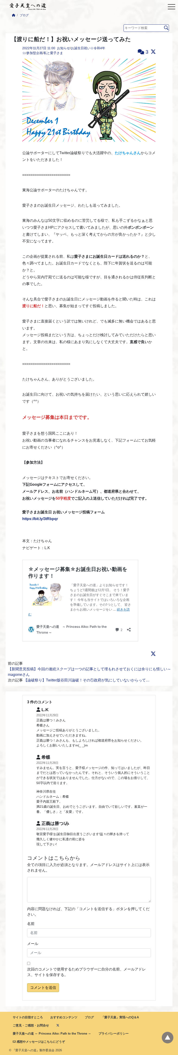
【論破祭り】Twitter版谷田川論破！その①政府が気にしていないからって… (86, 680)
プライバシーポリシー (114, 1033)
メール (32, 944)
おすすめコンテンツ (63, 1017)
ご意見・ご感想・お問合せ (31, 1025)
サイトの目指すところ (28, 1017)
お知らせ (63, 48)
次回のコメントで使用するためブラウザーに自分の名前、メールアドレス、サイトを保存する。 (86, 972)
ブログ (24, 15)
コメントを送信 (43, 988)
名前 (31, 924)
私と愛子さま (53, 53)
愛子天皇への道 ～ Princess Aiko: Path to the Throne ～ (52, 1033)
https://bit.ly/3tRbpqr (40, 519)
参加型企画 (34, 53)
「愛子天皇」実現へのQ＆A (120, 1017)
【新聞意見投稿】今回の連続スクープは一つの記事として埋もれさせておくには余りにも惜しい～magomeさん (89, 672)
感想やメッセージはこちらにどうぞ (40, 1041)
